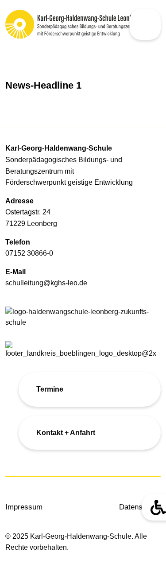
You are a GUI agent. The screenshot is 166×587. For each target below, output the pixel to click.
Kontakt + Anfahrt (65, 432)
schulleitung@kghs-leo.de (46, 283)
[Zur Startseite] (41, 24)
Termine (49, 389)
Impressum (23, 507)
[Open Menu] (145, 24)
